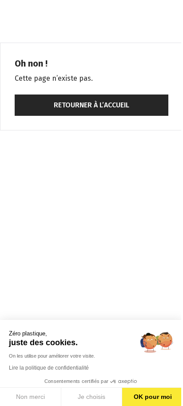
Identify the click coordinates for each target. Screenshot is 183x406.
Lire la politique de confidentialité (49, 368)
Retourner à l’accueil (91, 105)
